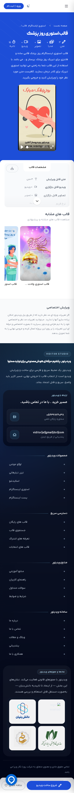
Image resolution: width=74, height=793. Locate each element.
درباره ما (13, 620)
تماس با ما (15, 629)
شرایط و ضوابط (17, 596)
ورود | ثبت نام (14, 6)
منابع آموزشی (16, 571)
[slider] (33, 147)
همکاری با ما (16, 654)
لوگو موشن (15, 464)
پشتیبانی (14, 645)
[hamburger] (66, 6)
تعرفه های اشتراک (19, 538)
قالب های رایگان (18, 522)
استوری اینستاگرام (19, 489)
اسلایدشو (14, 481)
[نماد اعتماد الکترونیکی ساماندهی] (22, 738)
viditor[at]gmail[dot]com (48, 432)
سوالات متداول (17, 588)
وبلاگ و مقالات (17, 637)
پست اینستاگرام (18, 498)
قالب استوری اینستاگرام (55, 53)
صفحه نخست (60, 25)
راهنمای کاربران (17, 579)
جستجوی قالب (17, 530)
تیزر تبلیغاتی (16, 472)
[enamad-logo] (51, 711)
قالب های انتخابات (19, 547)
